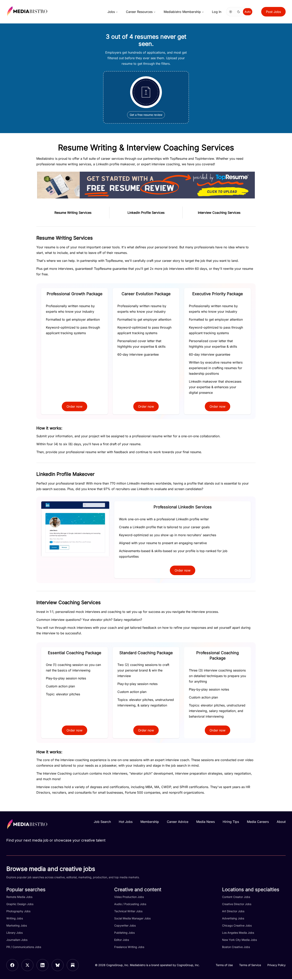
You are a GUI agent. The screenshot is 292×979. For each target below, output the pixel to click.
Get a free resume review (146, 114)
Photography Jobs (18, 911)
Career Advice (177, 822)
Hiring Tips (231, 822)
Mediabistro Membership (182, 12)
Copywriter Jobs (125, 925)
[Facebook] (12, 965)
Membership (149, 822)
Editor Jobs (121, 939)
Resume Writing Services (72, 213)
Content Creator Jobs (236, 897)
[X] (27, 965)
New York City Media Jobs (239, 939)
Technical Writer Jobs (128, 911)
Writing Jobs (14, 918)
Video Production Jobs (129, 897)
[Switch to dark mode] (238, 11)
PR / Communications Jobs (23, 947)
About (281, 822)
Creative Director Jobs (236, 904)
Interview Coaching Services (219, 213)
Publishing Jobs (124, 932)
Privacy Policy (276, 965)
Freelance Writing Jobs (129, 947)
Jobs (111, 12)
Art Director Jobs (233, 911)
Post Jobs (273, 12)
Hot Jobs (125, 822)
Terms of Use (224, 965)
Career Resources (139, 12)
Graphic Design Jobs (19, 904)
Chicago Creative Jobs (237, 925)
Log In (216, 12)
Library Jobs (14, 932)
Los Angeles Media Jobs (238, 932)
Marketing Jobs (16, 925)
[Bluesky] (58, 965)
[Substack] (73, 965)
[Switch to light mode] (230, 11)
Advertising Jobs (233, 918)
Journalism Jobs (16, 939)
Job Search (102, 822)
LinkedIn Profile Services (146, 213)
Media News (205, 822)
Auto (248, 11)
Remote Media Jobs (19, 897)
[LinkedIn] (42, 965)
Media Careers (258, 822)
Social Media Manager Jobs (132, 918)
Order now (74, 406)
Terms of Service (250, 965)
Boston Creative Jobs (236, 947)
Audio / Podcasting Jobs (130, 904)
